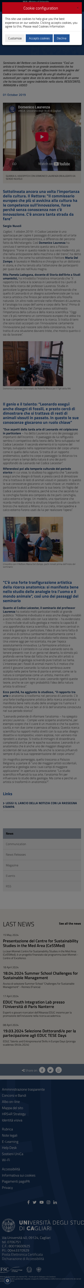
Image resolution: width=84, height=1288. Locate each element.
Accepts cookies (39, 38)
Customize (15, 38)
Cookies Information (52, 26)
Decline (61, 38)
